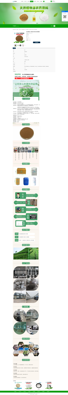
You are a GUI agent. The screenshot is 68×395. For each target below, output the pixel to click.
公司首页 (22, 1)
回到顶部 (48, 391)
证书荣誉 (35, 1)
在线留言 (41, 1)
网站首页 (17, 29)
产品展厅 (32, 1)
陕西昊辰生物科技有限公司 (30, 393)
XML (39, 393)
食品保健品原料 (23, 29)
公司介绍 (25, 1)
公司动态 (28, 1)
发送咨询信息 (36, 42)
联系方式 (38, 1)
